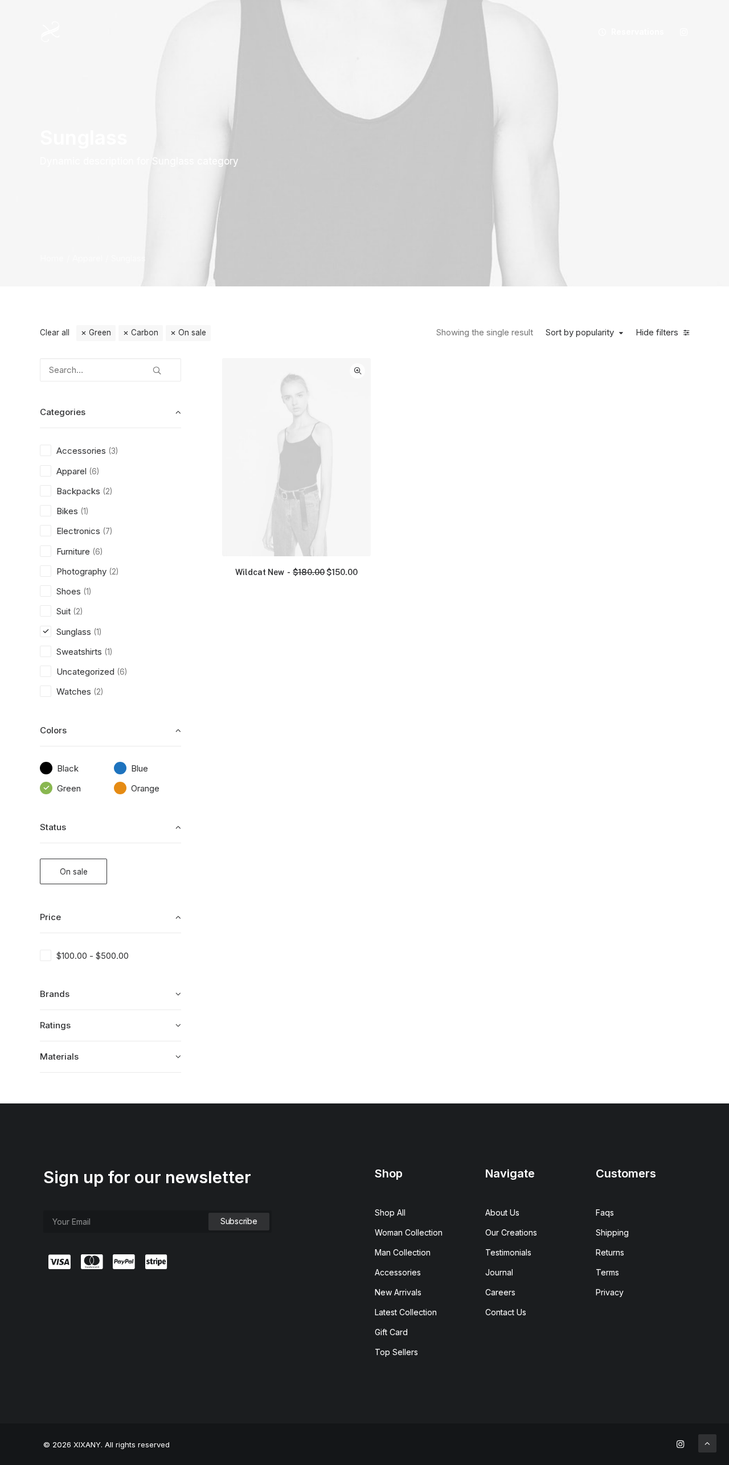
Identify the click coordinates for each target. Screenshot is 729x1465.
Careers (500, 1292)
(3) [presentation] (113, 450)
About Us (502, 1212)
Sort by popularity (580, 332)
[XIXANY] (50, 31)
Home (52, 258)
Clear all (54, 332)
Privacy (610, 1292)
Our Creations (511, 1232)
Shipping (612, 1232)
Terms (607, 1272)
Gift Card (391, 1332)
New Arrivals (398, 1292)
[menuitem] (627, 32)
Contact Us (505, 1312)
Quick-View (357, 371)
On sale (192, 332)
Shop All (390, 1212)
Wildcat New (296, 572)
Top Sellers (396, 1352)
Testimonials (508, 1252)
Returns (610, 1252)
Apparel (87, 258)
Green (100, 332)
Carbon (144, 332)
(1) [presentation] (84, 511)
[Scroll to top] (707, 1442)
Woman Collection (409, 1232)
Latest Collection (406, 1312)
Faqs (605, 1212)
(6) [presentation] (94, 471)
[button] (684, 32)
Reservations (637, 31)
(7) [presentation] (107, 531)
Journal (499, 1272)
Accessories (398, 1272)
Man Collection (403, 1252)
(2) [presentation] (107, 491)
